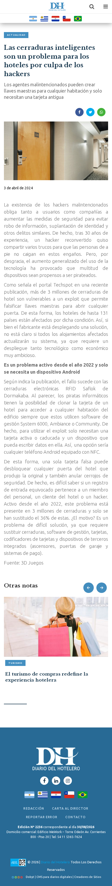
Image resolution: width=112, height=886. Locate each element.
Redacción (33, 808)
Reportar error (41, 817)
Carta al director (70, 808)
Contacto (75, 817)
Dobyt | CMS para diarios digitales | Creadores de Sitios (63, 876)
